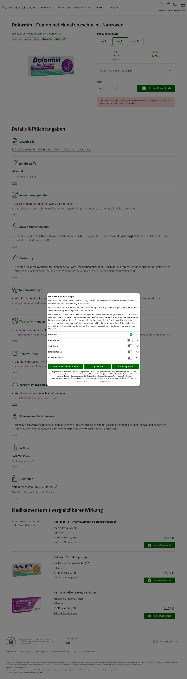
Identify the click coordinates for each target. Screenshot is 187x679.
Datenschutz (82, 381)
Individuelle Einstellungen (65, 366)
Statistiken (53, 346)
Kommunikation (55, 357)
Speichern (98, 366)
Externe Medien (55, 351)
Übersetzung (53, 340)
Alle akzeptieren (125, 366)
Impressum (105, 381)
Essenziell (52, 334)
